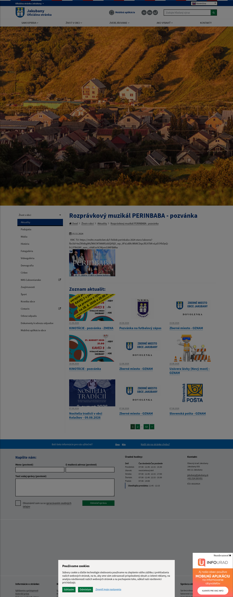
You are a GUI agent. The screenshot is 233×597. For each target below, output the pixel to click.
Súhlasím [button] (69, 589)
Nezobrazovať (221, 555)
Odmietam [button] (85, 589)
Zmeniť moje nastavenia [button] (108, 589)
